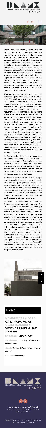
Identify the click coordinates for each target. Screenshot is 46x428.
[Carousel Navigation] (39, 278)
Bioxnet (31, 423)
